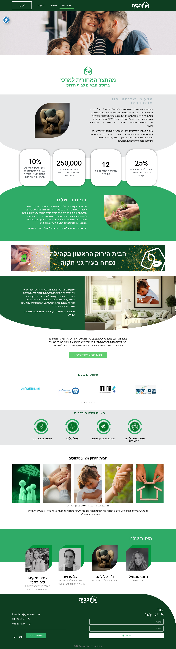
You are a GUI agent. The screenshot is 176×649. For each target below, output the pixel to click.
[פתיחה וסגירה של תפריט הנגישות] (6, 20)
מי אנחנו (66, 5)
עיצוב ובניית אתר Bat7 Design (88, 646)
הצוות (54, 5)
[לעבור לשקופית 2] (84, 402)
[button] (14, 390)
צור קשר (41, 5)
